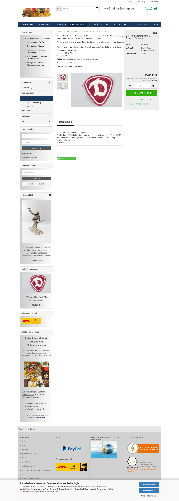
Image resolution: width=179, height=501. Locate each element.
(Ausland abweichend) (147, 50)
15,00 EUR (36, 305)
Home (156, 24)
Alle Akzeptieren (149, 485)
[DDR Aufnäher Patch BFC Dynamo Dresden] (96, 90)
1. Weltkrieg (26, 24)
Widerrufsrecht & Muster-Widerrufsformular (35, 470)
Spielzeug (111, 24)
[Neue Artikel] (50, 195)
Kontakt (22, 445)
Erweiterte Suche (36, 184)
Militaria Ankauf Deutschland (30, 478)
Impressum (24, 450)
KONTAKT (42, 418)
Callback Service (26, 458)
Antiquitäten (95, 24)
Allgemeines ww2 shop (28, 454)
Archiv (122, 24)
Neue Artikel (143, 24)
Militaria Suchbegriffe (27, 466)
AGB (21, 474)
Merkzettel (155, 2)
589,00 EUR (37, 261)
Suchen (36, 178)
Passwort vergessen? (29, 157)
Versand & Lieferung (27, 462)
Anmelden (36, 148)
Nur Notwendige (149, 491)
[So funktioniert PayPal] (71, 448)
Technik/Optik (59, 24)
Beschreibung (65, 122)
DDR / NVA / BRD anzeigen (33, 103)
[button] (130, 2)
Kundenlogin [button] (141, 2)
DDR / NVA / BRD (77, 24)
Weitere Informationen (149, 496)
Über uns (23, 441)
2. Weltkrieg (42, 24)
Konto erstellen (27, 153)
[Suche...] (97, 8)
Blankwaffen (28, 106)
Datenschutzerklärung (52, 491)
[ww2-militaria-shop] (36, 13)
